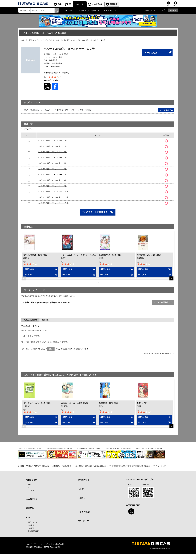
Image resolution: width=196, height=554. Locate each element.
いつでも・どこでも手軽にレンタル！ (30, 448)
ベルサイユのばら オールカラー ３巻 (52, 152)
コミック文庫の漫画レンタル (65, 40)
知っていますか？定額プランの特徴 (88, 448)
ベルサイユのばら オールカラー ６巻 (52, 169)
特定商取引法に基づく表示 (121, 466)
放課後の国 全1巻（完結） (109, 403)
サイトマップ (161, 466)
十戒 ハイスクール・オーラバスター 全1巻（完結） (81, 255)
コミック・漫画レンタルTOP (31, 40)
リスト (169, 6)
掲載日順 (45, 320)
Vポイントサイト (85, 520)
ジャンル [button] (68, 10)
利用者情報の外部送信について (143, 466)
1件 (56, 80)
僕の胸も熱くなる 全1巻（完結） (149, 255)
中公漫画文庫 (57, 63)
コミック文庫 (57, 57)
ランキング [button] (108, 10)
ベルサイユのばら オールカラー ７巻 (52, 174)
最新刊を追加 (29, 269)
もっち (45, 331)
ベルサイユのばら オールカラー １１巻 (53, 197)
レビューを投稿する (162, 302)
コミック (79, 4)
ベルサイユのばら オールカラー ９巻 (52, 186)
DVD (59, 4)
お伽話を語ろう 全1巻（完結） (110, 255)
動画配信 (113, 4)
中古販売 (31, 528)
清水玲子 (26, 258)
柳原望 (101, 258)
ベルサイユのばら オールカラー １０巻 (53, 191)
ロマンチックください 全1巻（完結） (37, 403)
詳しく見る (29, 275)
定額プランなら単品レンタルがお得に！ (119, 448)
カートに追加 (151, 52)
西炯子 (101, 406)
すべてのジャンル (48, 40)
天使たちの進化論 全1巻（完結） (35, 255)
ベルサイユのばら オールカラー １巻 (52, 140)
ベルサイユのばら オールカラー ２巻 (52, 146)
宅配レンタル (32, 522)
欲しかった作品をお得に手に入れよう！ (60, 448)
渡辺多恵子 (140, 258)
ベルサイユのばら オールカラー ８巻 (52, 180)
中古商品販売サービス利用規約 (73, 466)
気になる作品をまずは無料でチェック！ (149, 448)
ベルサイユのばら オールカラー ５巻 (52, 163)
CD (70, 4)
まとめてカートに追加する (95, 212)
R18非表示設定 (33, 531)
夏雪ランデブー (142, 403)
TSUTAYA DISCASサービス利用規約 (47, 466)
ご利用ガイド (149, 10)
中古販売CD (97, 4)
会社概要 (21, 466)
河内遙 (139, 406)
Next (171, 278)
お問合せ (82, 498)
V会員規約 (29, 466)
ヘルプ (162, 10)
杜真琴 (63, 258)
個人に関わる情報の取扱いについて (98, 466)
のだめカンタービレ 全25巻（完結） (75, 403)
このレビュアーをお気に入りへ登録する (156, 354)
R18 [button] (172, 10)
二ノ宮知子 (65, 406)
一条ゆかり (27, 406)
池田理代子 (53, 60)
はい (51, 349)
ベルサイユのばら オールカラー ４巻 (52, 157)
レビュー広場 (84, 511)
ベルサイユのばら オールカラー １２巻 (53, 203)
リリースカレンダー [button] (87, 10)
